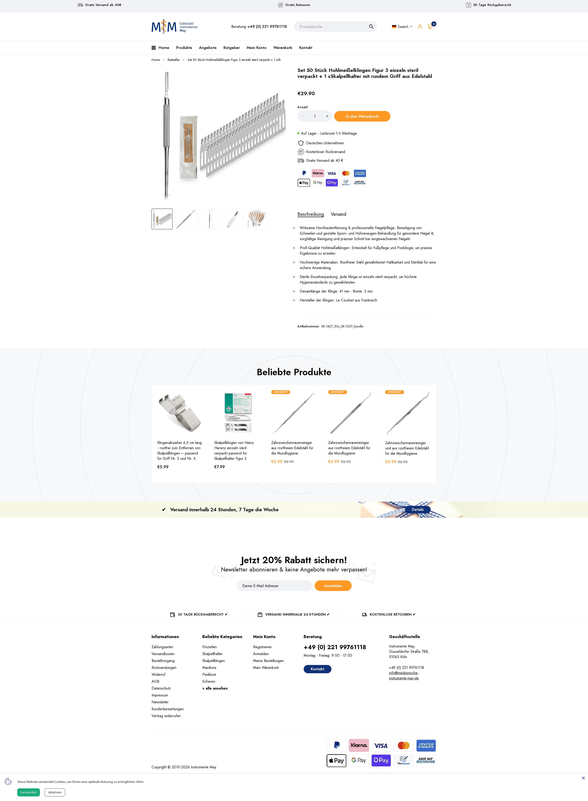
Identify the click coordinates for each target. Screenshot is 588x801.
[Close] (583, 778)
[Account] (420, 26)
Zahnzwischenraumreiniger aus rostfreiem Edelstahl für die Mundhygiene (292, 448)
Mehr (140, 782)
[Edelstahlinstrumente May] (175, 26)
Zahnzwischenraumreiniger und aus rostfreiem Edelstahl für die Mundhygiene (407, 448)
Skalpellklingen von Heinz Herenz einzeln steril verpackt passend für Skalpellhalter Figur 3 (234, 450)
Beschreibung (310, 214)
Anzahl (302, 107)
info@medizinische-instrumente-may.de (404, 675)
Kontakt (317, 669)
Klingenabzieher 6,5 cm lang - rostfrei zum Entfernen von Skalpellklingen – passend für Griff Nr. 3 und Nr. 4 (179, 450)
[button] (402, 27)
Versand (338, 214)
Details (418, 509)
